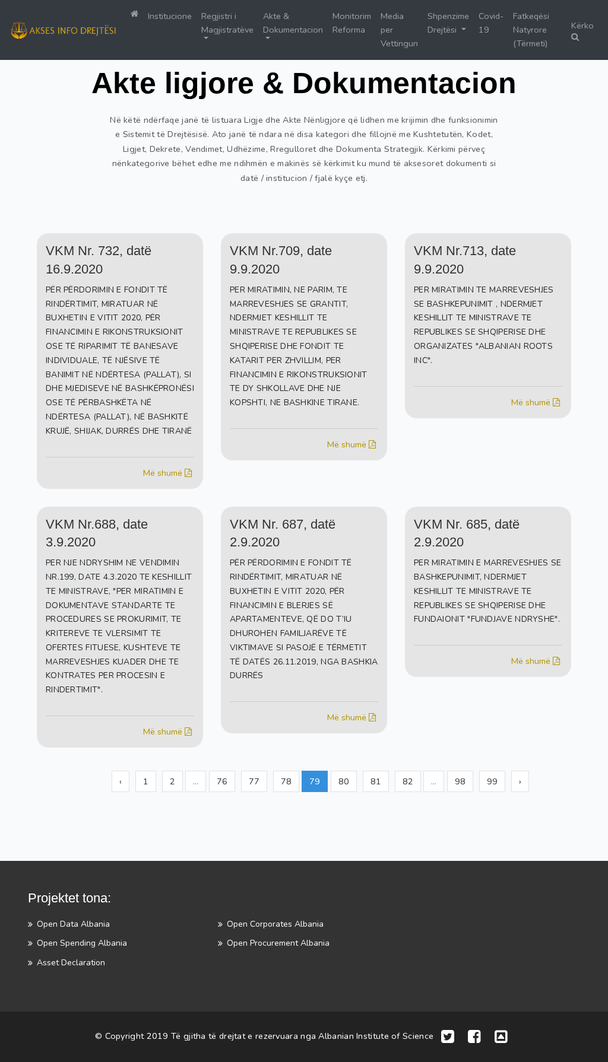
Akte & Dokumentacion (293, 23)
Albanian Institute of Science (375, 1036)
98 (460, 781)
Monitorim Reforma (351, 23)
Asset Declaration (71, 962)
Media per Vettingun (399, 29)
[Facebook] (474, 1036)
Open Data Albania (73, 924)
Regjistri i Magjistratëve (227, 23)
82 (408, 781)
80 (343, 781)
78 (286, 781)
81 (375, 781)
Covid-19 (491, 23)
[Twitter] (448, 1036)
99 (492, 781)
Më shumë (164, 473)
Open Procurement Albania (278, 943)
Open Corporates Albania (275, 924)
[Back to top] (501, 1036)
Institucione (170, 16)
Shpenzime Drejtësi (448, 23)
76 (222, 781)
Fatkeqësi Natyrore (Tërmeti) (531, 29)
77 (254, 781)
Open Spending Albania (82, 943)
